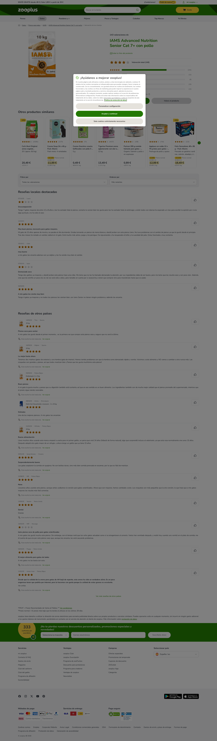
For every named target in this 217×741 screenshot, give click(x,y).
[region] (109, 100)
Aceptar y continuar (109, 114)
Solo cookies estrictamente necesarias (109, 121)
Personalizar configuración (109, 106)
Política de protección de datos (116, 100)
